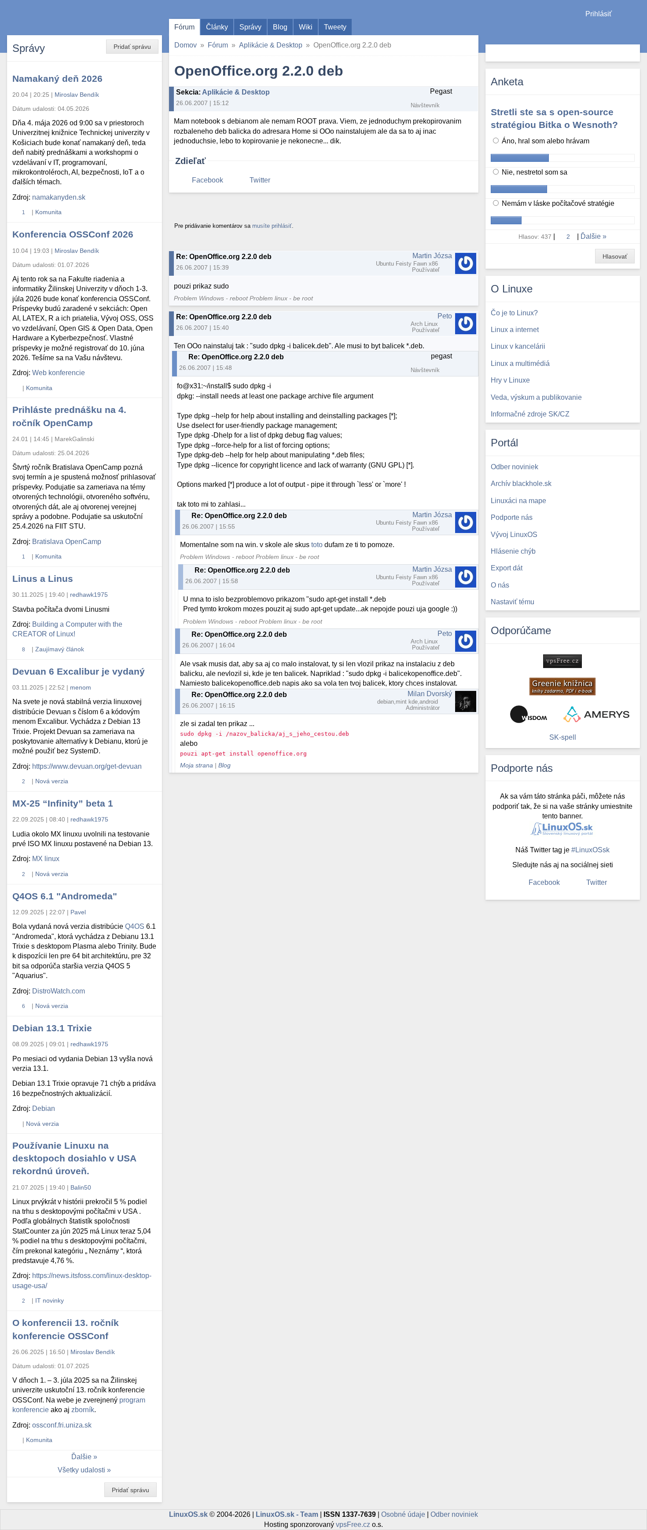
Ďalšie (81, 1457)
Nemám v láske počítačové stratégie (557, 203)
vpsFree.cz (353, 1524)
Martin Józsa (432, 255)
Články (217, 27)
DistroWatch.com (58, 991)
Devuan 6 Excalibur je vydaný (78, 671)
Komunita (48, 211)
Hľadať (632, 53)
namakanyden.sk (58, 197)
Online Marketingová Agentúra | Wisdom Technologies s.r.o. (529, 714)
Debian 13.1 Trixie (52, 1028)
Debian (43, 1108)
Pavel (78, 912)
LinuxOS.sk (57, 17)
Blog (280, 27)
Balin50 (80, 1187)
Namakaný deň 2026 (57, 78)
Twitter (260, 180)
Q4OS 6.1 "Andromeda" (64, 896)
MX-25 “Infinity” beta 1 (62, 803)
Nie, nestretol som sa (533, 172)
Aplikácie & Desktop (270, 45)
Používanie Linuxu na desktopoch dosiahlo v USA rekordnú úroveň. (74, 1158)
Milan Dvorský (430, 693)
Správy (250, 27)
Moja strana (196, 765)
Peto (444, 316)
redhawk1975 (89, 594)
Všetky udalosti (81, 1470)
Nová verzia (51, 781)
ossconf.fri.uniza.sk (62, 1425)
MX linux (45, 858)
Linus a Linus (42, 578)
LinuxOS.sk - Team (287, 1514)
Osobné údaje (403, 1514)
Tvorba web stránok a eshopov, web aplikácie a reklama (596, 714)
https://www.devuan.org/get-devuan (87, 766)
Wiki (305, 27)
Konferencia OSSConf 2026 (72, 234)
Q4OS (134, 926)
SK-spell (562, 737)
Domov (185, 45)
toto (317, 544)
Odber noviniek (454, 1514)
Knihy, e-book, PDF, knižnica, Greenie (562, 686)
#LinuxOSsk (590, 850)
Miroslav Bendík (77, 94)
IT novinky (49, 1300)
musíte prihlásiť (272, 226)
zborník (82, 1409)
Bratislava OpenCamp (66, 541)
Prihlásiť (598, 14)
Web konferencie (58, 372)
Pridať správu (132, 46)
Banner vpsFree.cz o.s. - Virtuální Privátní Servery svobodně (562, 661)
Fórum (184, 27)
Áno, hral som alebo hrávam (544, 141)
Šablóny (636, 31)
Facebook (207, 180)
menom (80, 687)
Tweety (335, 27)
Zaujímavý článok (59, 649)
